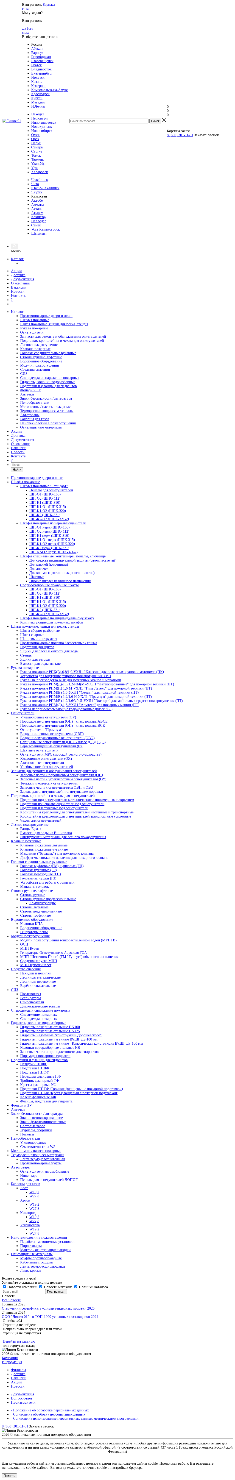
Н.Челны (38, 106)
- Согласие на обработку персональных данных (48, 1414)
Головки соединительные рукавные (48, 353)
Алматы (37, 204)
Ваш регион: (32, 4)
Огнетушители (32, 332)
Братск (36, 65)
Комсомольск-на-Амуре (49, 90)
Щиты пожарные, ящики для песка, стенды (54, 324)
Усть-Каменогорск (45, 229)
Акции (16, 271)
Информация (12, 1362)
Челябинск (39, 180)
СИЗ (23, 374)
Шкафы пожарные (34, 320)
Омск (35, 135)
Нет (30, 28)
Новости (18, 291)
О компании (20, 283)
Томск (36, 155)
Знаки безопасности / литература (46, 398)
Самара (37, 147)
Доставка (18, 275)
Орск (35, 139)
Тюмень (37, 159)
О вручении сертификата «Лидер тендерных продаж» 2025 (48, 1308)
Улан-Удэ (38, 164)
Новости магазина (58, 1287)
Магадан (38, 102)
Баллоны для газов (34, 419)
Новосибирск (41, 131)
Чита (35, 184)
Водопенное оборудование (41, 361)
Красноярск (40, 94)
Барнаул (49, 4)
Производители (23, 1402)
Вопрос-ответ (21, 1398)
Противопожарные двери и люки (46, 316)
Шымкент (39, 233)
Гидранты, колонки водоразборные (47, 382)
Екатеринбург (42, 73)
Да (24, 28)
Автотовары (29, 415)
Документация (22, 279)
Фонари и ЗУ (30, 390)
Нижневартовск (43, 122)
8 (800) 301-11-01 (180, 135)
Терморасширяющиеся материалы (46, 411)
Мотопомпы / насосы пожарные (45, 407)
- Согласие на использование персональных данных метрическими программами (75, 1418)
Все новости (11, 1300)
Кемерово (38, 86)
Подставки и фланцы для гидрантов (48, 386)
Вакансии (18, 287)
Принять (9, 1475)
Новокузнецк (41, 126)
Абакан (37, 48)
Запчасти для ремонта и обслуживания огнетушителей (63, 336)
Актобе (37, 200)
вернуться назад (22, 1345)
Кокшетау (38, 217)
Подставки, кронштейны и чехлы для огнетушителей (62, 340)
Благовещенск (42, 61)
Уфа (34, 168)
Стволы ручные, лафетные (41, 357)
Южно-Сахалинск (45, 188)
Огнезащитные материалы (41, 427)
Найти (17, 469)
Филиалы (18, 1370)
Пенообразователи (34, 402)
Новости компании (22, 1287)
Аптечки (27, 394)
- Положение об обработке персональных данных (50, 1410)
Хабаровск (39, 172)
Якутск (36, 192)
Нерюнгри (39, 118)
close (25, 9)
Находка (37, 114)
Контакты (18, 296)
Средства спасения (35, 369)
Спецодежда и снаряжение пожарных (49, 378)
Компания (10, 1358)
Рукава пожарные (34, 328)
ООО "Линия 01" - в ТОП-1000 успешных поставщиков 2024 (50, 1317)
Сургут (36, 151)
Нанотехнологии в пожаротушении (48, 423)
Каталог (17, 259)
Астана (36, 209)
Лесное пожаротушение (39, 345)
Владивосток (41, 69)
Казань (36, 81)
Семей (36, 225)
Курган (36, 98)
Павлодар (38, 221)
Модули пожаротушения (39, 365)
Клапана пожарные (35, 349)
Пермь (36, 143)
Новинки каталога (93, 1287)
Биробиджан (41, 57)
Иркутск (38, 77)
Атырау (37, 213)
